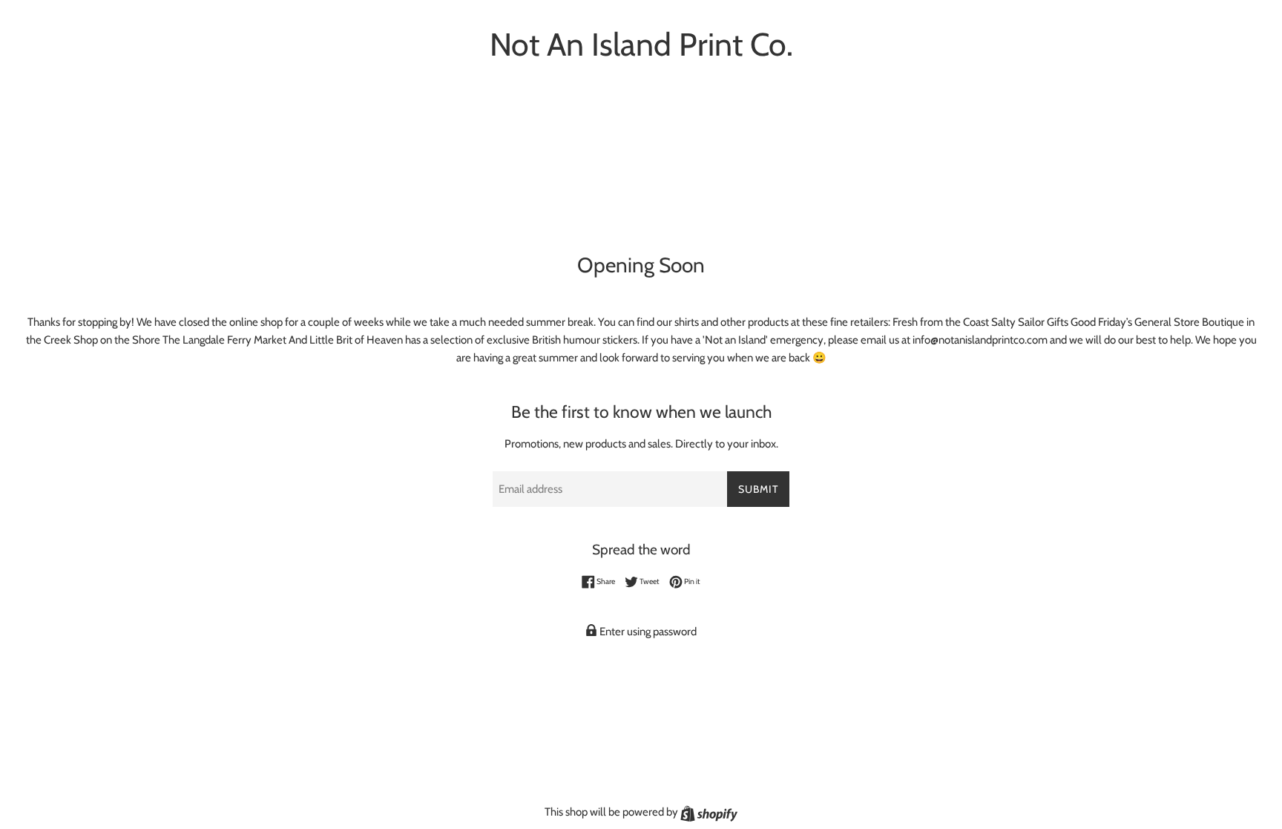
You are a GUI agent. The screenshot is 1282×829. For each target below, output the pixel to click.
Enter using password (647, 631)
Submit (758, 489)
